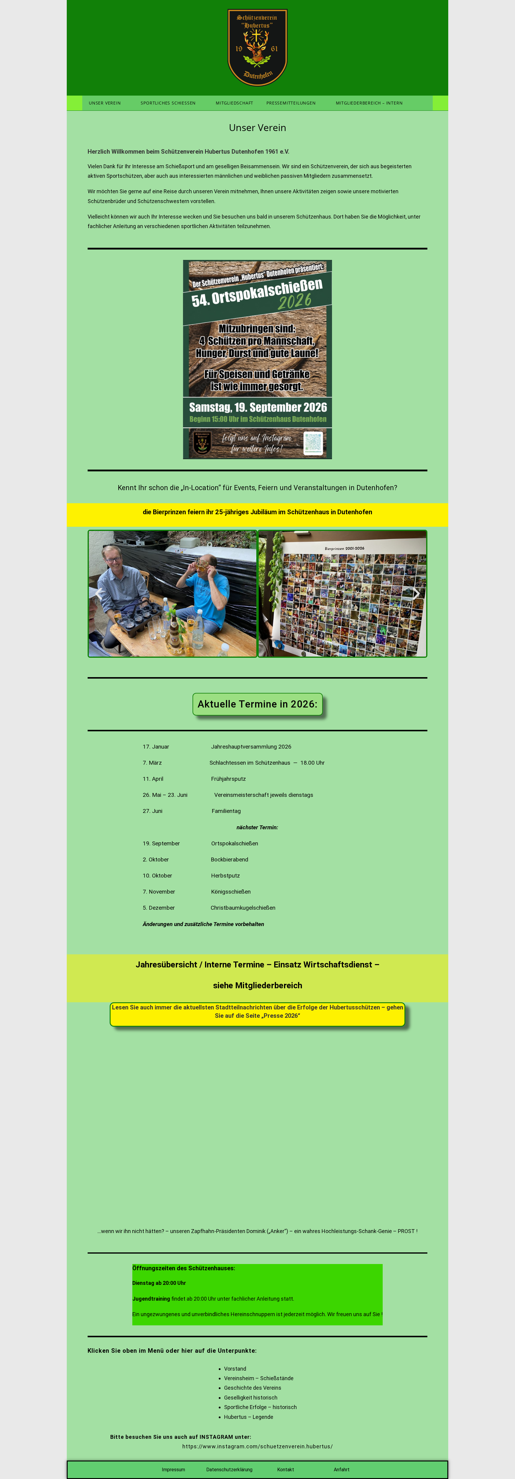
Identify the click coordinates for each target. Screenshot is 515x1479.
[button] (99, 594)
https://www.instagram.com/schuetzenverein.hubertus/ (257, 1446)
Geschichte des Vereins (252, 1388)
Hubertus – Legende (248, 1417)
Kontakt (285, 1469)
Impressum (173, 1469)
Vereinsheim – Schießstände (259, 1378)
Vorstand (235, 1369)
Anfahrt (342, 1469)
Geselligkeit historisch (250, 1397)
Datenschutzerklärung (229, 1469)
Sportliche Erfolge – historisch (260, 1407)
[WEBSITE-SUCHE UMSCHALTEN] (424, 103)
